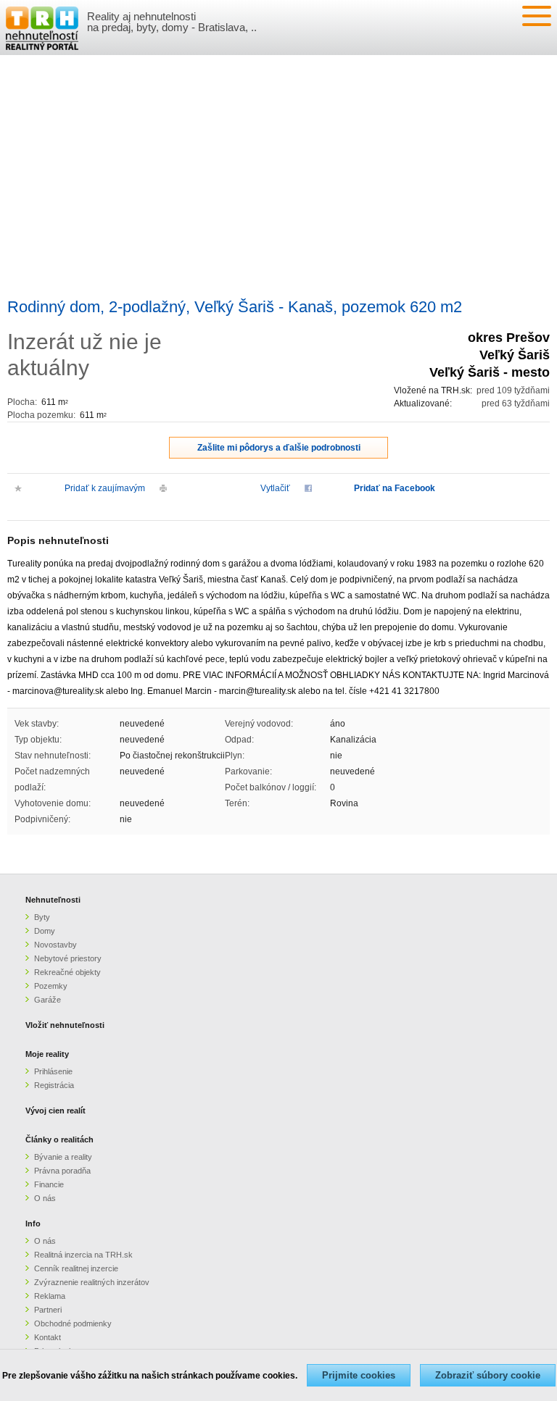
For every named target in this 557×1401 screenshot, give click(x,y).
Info (33, 1223)
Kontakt (47, 1337)
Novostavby (55, 944)
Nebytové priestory (68, 958)
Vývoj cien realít (55, 1110)
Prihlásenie (53, 1071)
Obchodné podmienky (73, 1323)
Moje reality (47, 1054)
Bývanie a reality (63, 1157)
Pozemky (50, 986)
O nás (45, 1198)
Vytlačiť (275, 488)
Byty (42, 917)
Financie (49, 1184)
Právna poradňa (62, 1170)
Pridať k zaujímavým (105, 488)
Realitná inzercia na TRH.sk (83, 1254)
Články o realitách (59, 1139)
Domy (44, 931)
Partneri (48, 1309)
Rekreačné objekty (67, 972)
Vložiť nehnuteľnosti (64, 1025)
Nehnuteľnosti (53, 899)
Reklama (49, 1296)
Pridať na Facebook (394, 488)
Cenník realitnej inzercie (76, 1268)
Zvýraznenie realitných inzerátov (91, 1282)
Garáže (47, 999)
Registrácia (54, 1085)
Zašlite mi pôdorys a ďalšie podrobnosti (278, 448)
